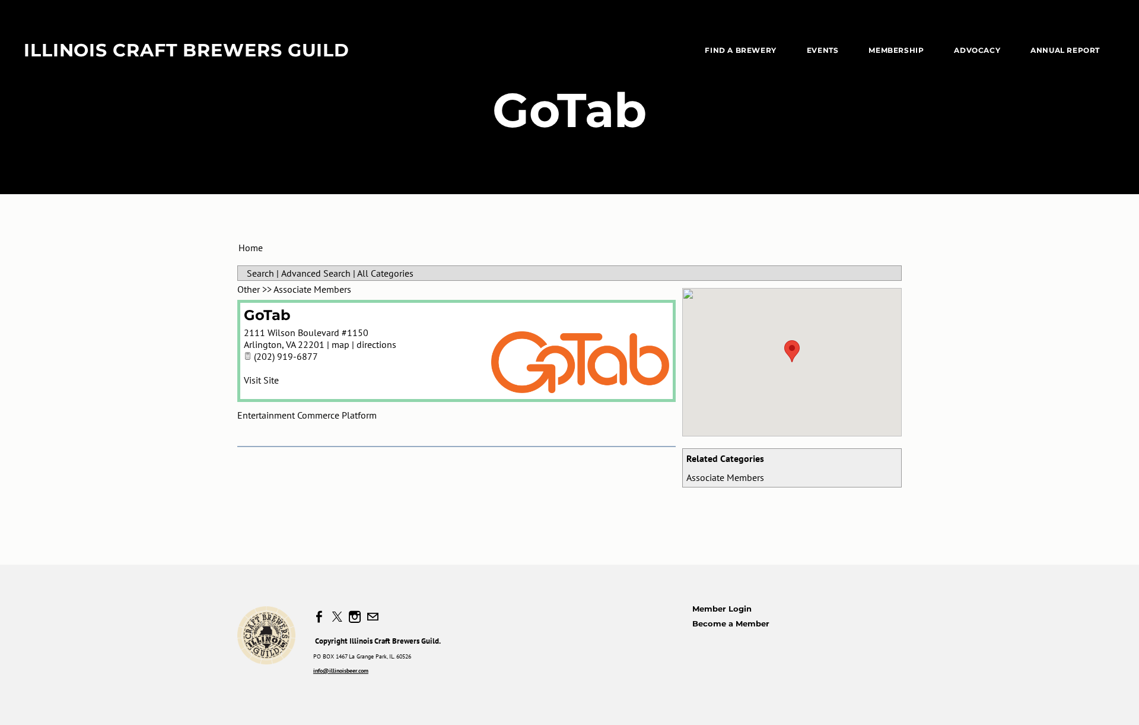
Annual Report (1065, 50)
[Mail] (372, 617)
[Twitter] (337, 617)
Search (260, 273)
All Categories (385, 273)
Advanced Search (316, 273)
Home (250, 248)
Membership (896, 50)
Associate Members (725, 477)
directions (376, 344)
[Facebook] (319, 617)
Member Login (722, 608)
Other (248, 289)
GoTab (267, 315)
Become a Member (730, 623)
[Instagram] (355, 617)
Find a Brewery (740, 50)
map (340, 344)
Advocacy (977, 50)
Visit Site (261, 380)
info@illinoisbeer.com (340, 671)
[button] (792, 351)
